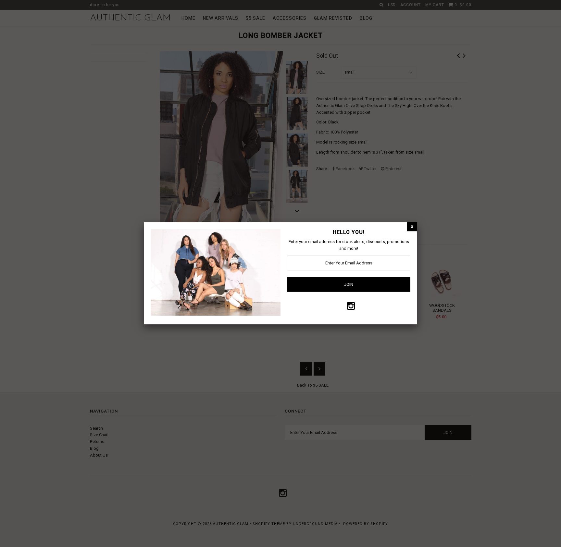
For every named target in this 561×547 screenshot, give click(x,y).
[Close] (412, 226)
